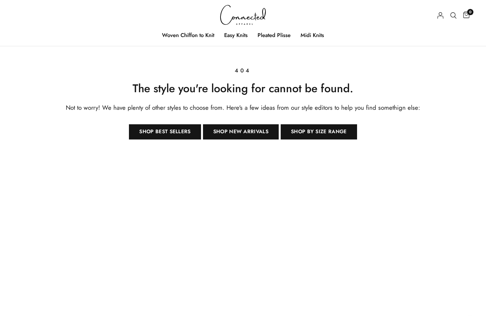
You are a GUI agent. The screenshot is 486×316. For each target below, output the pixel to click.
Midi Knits (312, 35)
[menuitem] (188, 35)
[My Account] (440, 15)
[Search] (453, 15)
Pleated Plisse (274, 35)
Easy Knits (236, 35)
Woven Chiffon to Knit (188, 35)
